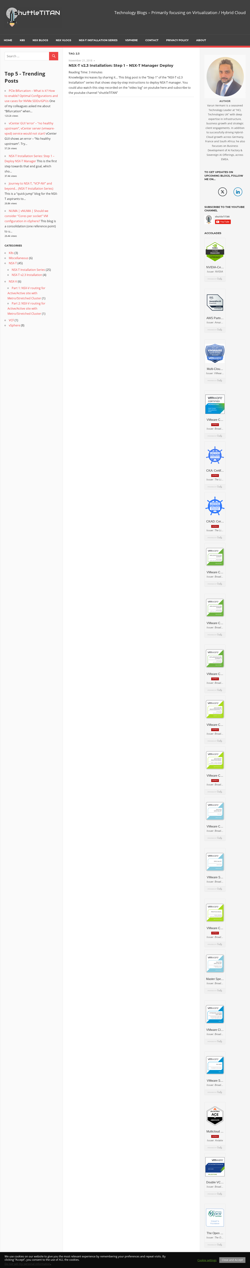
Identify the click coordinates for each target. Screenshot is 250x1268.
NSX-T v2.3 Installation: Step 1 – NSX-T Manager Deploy (121, 65)
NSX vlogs (63, 40)
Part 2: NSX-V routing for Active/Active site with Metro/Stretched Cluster (26, 308)
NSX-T (13, 263)
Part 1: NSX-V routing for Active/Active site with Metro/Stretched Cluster (26, 293)
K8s (22, 40)
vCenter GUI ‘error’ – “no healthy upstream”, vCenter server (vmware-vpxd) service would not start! (30, 128)
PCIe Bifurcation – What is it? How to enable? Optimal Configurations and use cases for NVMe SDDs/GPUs (31, 96)
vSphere (131, 40)
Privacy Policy (177, 40)
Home (8, 40)
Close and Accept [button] (232, 1260)
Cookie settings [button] (207, 1260)
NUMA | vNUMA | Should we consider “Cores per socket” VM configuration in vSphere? (26, 216)
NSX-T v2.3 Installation (27, 275)
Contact (151, 40)
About (201, 40)
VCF (11, 320)
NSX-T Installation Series (98, 40)
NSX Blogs (40, 40)
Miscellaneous (18, 258)
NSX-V (13, 281)
